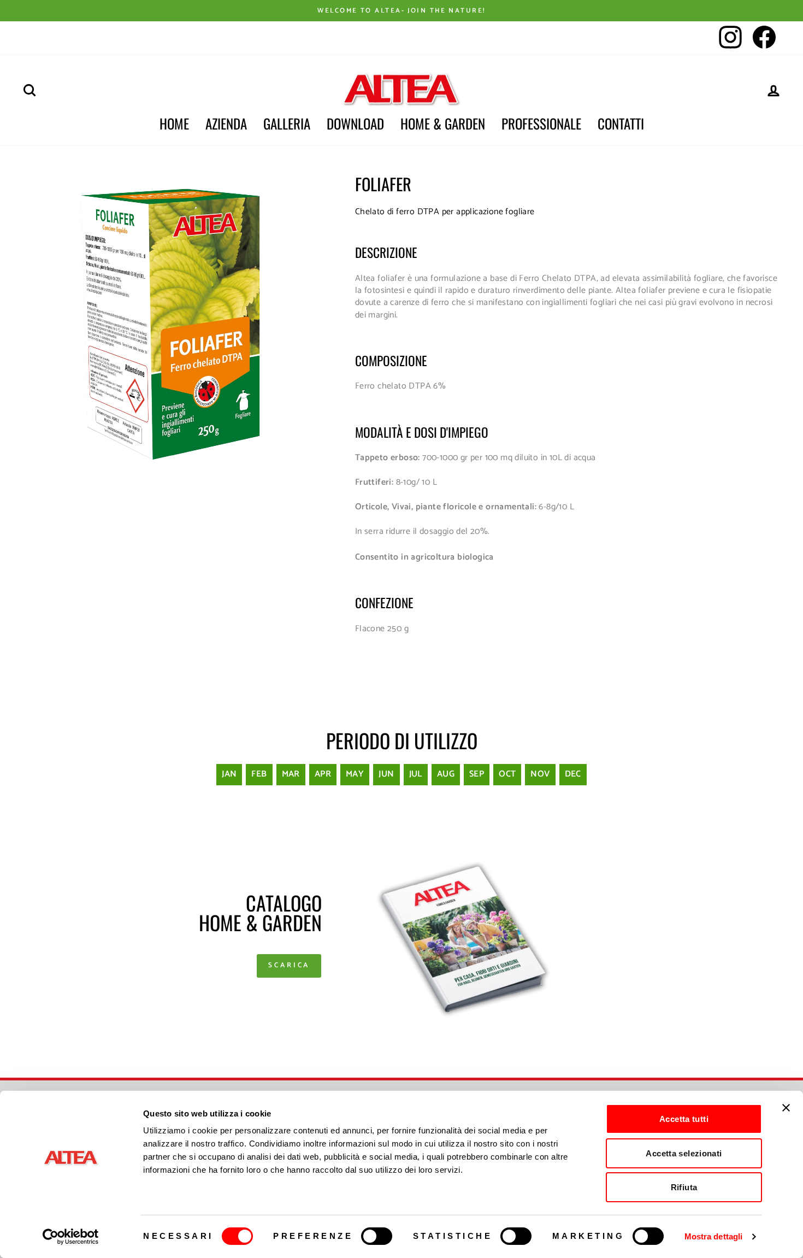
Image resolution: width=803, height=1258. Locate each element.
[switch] (376, 1236)
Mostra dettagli (713, 1236)
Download (355, 123)
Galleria (286, 123)
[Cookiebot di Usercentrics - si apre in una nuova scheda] (71, 1236)
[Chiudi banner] (786, 1108)
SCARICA (289, 965)
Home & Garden (442, 123)
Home (174, 123)
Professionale (541, 123)
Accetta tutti (683, 1119)
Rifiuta (684, 1187)
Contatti (621, 123)
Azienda (226, 123)
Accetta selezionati (684, 1153)
